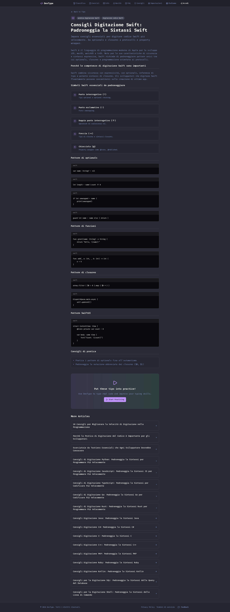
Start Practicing (116, 399)
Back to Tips (79, 12)
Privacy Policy (148, 607)
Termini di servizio (165, 607)
